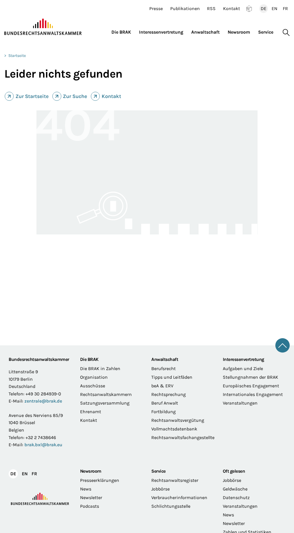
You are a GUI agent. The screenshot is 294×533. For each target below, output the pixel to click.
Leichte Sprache (249, 8)
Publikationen (185, 8)
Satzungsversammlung (104, 403)
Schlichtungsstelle (170, 506)
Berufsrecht (163, 368)
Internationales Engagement (253, 394)
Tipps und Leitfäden (171, 377)
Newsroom (90, 471)
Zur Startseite (32, 96)
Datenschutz (236, 497)
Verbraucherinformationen (179, 497)
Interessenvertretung (243, 359)
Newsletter (91, 497)
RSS (211, 8)
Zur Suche (75, 96)
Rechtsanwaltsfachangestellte (182, 437)
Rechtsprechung (168, 394)
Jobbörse (160, 489)
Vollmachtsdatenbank (174, 429)
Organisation (94, 377)
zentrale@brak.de (43, 401)
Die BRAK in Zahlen (100, 368)
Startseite (17, 55)
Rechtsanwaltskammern (106, 394)
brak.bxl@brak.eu (43, 444)
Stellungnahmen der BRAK (250, 377)
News (85, 489)
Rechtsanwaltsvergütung (177, 420)
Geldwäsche (235, 489)
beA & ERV (162, 385)
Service (158, 471)
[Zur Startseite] (43, 27)
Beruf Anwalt (164, 403)
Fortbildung (163, 411)
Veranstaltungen (240, 403)
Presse (156, 8)
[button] (123, 31)
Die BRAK (89, 359)
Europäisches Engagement (251, 385)
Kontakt (231, 8)
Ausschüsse (92, 385)
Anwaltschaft (164, 359)
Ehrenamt (90, 411)
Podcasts (89, 506)
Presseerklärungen (99, 480)
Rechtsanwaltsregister (174, 480)
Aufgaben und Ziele (243, 368)
